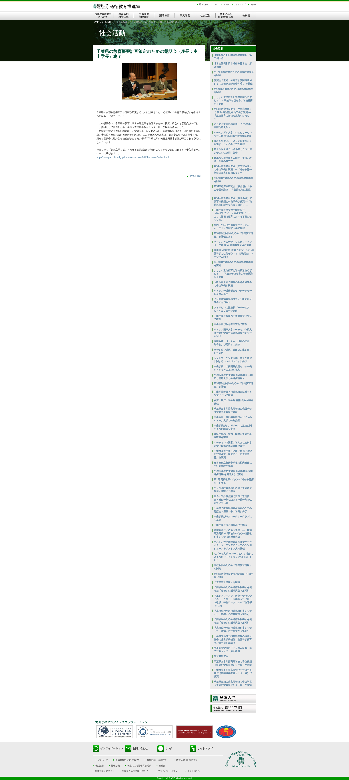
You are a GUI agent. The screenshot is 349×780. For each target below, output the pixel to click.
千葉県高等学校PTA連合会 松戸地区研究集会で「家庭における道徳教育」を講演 (233, 454)
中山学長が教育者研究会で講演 (230, 324)
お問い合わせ (140, 748)
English (253, 4)
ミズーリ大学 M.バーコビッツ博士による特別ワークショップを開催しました (233, 557)
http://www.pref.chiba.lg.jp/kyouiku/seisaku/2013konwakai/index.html (133, 157)
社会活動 (106, 22)
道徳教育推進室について (127, 760)
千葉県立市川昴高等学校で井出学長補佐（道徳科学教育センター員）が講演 (233, 673)
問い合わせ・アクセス (209, 4)
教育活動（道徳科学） (158, 760)
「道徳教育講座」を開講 (227, 582)
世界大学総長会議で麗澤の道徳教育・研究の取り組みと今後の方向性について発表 (233, 499)
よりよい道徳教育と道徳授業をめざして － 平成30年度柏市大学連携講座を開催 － (233, 100)
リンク (226, 4)
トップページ (101, 760)
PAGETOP (196, 176)
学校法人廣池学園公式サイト (136, 771)
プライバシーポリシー (169, 771)
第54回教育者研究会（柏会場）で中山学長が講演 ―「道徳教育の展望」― (233, 189)
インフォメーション (111, 748)
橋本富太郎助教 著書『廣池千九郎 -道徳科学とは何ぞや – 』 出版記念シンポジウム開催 (234, 253)
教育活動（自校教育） (187, 760)
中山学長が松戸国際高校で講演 (230, 525)
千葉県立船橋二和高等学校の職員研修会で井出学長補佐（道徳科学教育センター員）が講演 (233, 639)
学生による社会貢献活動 (139, 765)
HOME (96, 22)
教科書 (162, 765)
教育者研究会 (221, 656)
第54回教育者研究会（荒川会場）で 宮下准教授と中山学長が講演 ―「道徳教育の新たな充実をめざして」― (233, 201)
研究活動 (99, 765)
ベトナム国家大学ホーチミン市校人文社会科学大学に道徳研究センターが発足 (233, 332)
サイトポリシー (194, 771)
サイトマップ (240, 4)
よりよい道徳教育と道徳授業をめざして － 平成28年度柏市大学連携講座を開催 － (233, 273)
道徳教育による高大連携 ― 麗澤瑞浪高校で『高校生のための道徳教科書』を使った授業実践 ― (233, 533)
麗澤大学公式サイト (105, 771)
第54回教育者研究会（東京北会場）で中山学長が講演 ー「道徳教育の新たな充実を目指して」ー (233, 169)
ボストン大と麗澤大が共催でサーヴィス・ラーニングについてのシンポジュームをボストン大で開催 (233, 545)
